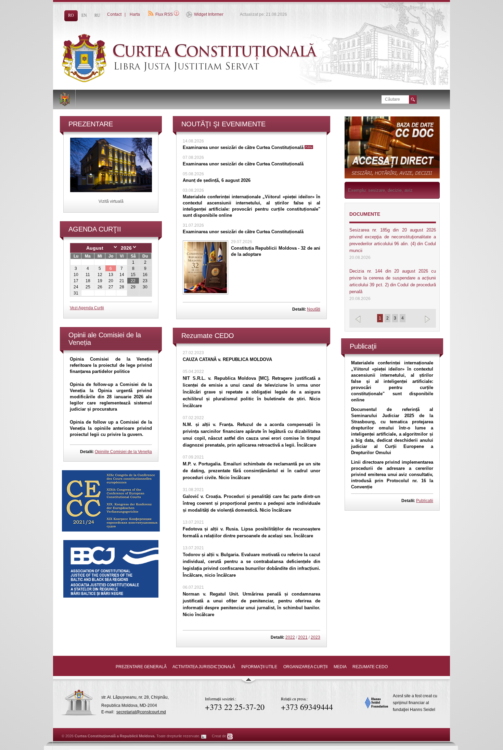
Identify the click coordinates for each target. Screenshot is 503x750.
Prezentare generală (141, 666)
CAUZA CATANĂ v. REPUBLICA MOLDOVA (227, 359)
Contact (114, 14)
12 (100, 274)
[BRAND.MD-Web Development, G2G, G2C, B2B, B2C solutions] (230, 736)
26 (100, 287)
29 (133, 287)
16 (145, 274)
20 (110, 280)
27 (110, 287)
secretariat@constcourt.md (141, 712)
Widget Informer (208, 14)
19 (100, 280)
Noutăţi (313, 309)
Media (340, 666)
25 (88, 287)
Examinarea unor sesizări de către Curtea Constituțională (243, 147)
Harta (135, 14)
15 (133, 274)
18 (88, 280)
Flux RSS (164, 14)
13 (110, 274)
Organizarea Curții (305, 666)
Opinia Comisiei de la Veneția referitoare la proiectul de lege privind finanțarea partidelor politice (111, 365)
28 (121, 287)
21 (121, 280)
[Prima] (207, 80)
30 (145, 287)
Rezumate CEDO (370, 666)
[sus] (248, 682)
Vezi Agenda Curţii (87, 307)
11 (88, 274)
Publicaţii (424, 500)
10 (76, 274)
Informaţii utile (259, 666)
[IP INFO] (204, 736)
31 (76, 293)
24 (76, 287)
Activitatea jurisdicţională (203, 666)
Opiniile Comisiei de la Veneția (123, 451)
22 (133, 280)
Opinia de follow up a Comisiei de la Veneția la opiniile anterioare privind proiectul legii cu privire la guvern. (111, 428)
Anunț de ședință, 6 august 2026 (216, 180)
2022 (290, 637)
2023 (315, 637)
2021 (303, 637)
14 (121, 274)
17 (76, 280)
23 (145, 280)
